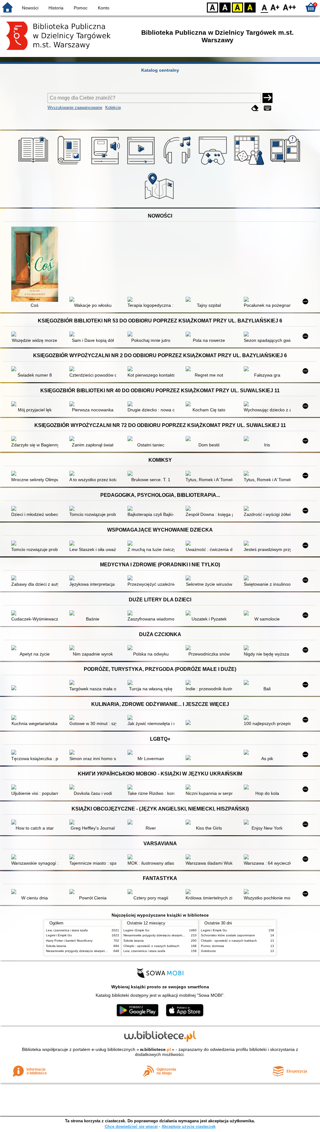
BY (250, 7)
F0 (265, 7)
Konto (103, 7)
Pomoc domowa (212, 946)
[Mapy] (160, 200)
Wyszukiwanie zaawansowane (75, 107)
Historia (55, 7)
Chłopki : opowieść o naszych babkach (151, 946)
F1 (275, 7)
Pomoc (81, 7)
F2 (289, 7)
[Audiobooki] (106, 164)
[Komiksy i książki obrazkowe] (286, 164)
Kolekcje (113, 107)
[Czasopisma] (70, 164)
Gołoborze (208, 951)
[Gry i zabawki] (250, 164)
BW (225, 7)
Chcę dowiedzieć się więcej (131, 1126)
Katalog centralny (160, 70)
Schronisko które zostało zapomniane (228, 935)
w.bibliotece (155, 1049)
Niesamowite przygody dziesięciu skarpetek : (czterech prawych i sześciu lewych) (104, 951)
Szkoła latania (56, 946)
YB (237, 7)
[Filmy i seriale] (142, 164)
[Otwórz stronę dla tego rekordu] (36, 265)
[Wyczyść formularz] (255, 108)
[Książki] (34, 164)
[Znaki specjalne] (267, 108)
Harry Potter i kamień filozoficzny (69, 940)
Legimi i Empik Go (59, 935)
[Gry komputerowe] (214, 164)
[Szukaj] (267, 98)
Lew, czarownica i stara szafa (67, 930)
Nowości (30, 7)
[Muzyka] (178, 164)
